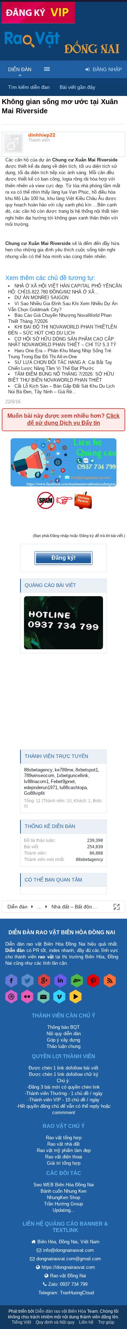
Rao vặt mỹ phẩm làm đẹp (64, 1150)
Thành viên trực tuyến (56, 756)
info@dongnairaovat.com (68, 1250)
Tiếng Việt (21, 1322)
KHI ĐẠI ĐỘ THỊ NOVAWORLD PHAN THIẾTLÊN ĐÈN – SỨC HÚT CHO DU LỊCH (62, 330)
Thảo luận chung (63, 1046)
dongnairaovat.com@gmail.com (68, 1258)
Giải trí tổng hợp (63, 1163)
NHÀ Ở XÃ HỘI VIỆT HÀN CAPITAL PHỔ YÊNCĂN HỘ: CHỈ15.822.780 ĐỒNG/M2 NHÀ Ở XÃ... (65, 289)
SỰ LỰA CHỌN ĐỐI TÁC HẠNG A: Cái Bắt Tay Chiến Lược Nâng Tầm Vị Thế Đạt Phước (60, 365)
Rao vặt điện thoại (63, 1156)
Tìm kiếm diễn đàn (29, 87)
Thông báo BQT (63, 1027)
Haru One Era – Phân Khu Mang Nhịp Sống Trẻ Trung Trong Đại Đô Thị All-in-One (59, 353)
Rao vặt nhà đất (63, 1144)
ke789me (64, 769)
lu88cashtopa (73, 787)
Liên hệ (86, 1322)
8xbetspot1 (86, 769)
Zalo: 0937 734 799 (67, 1284)
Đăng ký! (63, 558)
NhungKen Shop (63, 1197)
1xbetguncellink (72, 775)
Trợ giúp (106, 1322)
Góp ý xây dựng (63, 1040)
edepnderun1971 (41, 787)
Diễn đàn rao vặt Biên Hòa (60, 1311)
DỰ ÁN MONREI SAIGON (41, 297)
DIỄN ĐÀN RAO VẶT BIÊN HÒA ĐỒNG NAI (61, 932)
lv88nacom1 (36, 781)
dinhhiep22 (41, 135)
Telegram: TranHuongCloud (66, 1292)
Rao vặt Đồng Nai (68, 1275)
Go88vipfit (34, 793)
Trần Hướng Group (63, 1204)
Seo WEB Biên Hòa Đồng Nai (64, 1184)
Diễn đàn (19, 69)
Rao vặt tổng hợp (63, 1137)
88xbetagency (38, 769)
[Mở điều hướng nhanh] (116, 906)
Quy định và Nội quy (55, 1322)
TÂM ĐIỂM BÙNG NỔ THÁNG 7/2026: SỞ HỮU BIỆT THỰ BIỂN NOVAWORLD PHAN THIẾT (61, 377)
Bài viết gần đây (77, 87)
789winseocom (39, 775)
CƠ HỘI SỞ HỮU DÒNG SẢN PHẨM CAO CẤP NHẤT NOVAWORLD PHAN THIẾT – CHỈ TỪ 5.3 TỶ (62, 342)
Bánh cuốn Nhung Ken (63, 1191)
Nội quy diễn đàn (64, 1033)
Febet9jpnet (63, 781)
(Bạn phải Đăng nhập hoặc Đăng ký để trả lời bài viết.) (79, 536)
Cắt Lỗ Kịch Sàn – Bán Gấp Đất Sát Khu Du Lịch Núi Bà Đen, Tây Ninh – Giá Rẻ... (61, 389)
